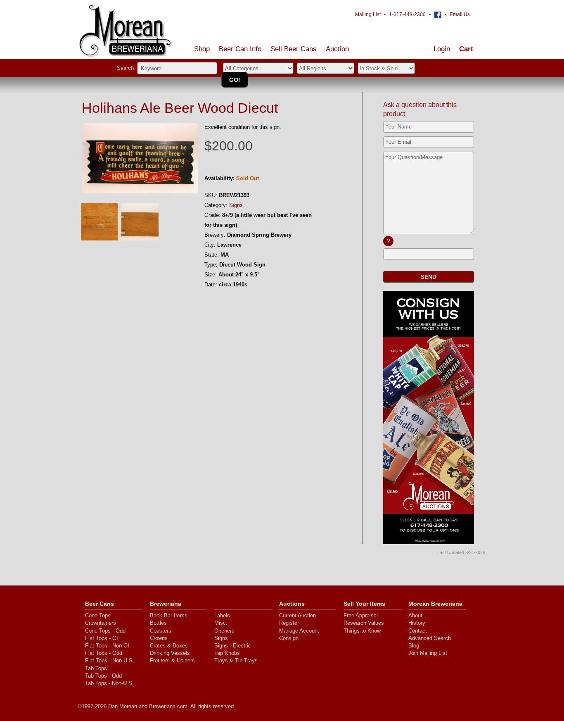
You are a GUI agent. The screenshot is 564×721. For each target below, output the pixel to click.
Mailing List (368, 14)
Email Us (460, 14)
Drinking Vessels (170, 653)
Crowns (159, 638)
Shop (202, 49)
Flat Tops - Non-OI (107, 645)
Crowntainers (100, 623)
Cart (466, 49)
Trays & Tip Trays (236, 660)
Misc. (220, 623)
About (415, 615)
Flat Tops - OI (101, 638)
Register (289, 623)
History (416, 623)
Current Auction (297, 615)
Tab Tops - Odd (103, 676)
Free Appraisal (361, 615)
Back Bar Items (168, 615)
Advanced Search (429, 638)
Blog (413, 645)
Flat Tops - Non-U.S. (109, 660)
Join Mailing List (427, 653)
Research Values (364, 623)
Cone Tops (98, 615)
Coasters (160, 631)
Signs (236, 205)
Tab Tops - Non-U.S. (109, 683)
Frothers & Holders (172, 660)
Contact (417, 631)
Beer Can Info (240, 49)
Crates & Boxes (169, 645)
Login (442, 49)
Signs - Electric (232, 645)
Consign (289, 638)
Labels (222, 615)
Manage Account (299, 631)
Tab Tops (96, 668)
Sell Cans (293, 49)
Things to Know (362, 631)
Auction (337, 49)
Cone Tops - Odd (105, 631)
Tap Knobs (227, 653)
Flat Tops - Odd (103, 653)
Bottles (158, 623)
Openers (224, 631)
